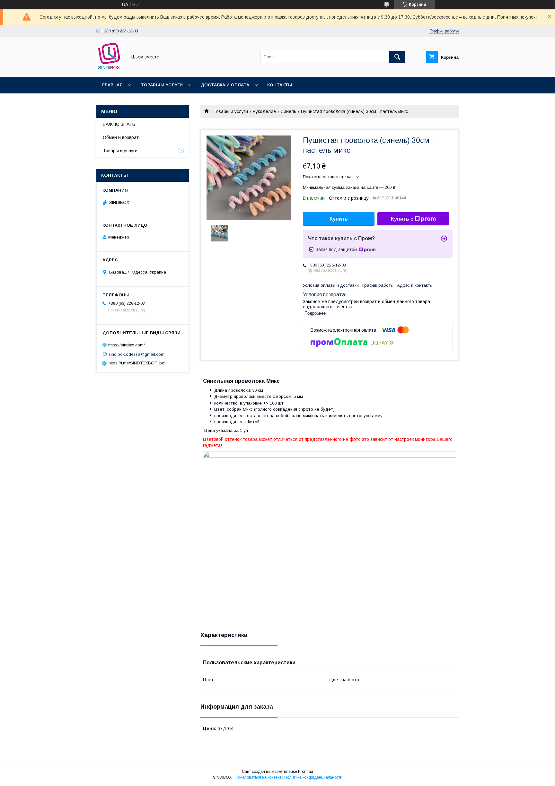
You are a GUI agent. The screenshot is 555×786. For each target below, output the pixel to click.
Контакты (279, 85)
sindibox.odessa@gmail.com (136, 354)
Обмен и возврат (121, 137)
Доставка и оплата (225, 85)
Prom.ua (305, 771)
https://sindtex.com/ (126, 345)
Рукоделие (264, 111)
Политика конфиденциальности (313, 777)
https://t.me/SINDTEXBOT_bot (137, 363)
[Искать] (397, 57)
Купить (339, 219)
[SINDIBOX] (110, 68)
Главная (112, 85)
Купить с (402, 219)
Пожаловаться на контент (257, 777)
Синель (288, 111)
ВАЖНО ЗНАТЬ (119, 124)
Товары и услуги (162, 85)
